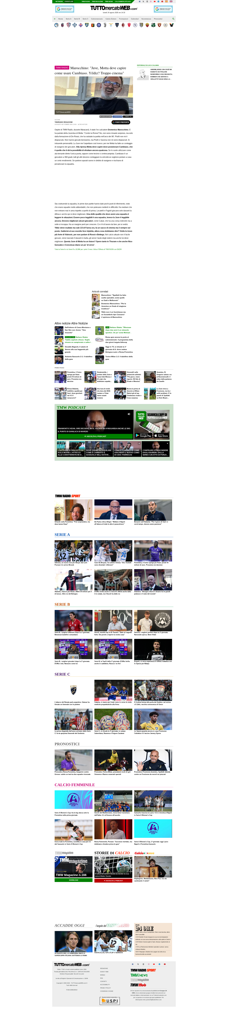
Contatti (103, 981)
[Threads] (147, 1)
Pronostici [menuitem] (158, 19)
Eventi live (69, 1)
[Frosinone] (86, 25)
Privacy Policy (105, 988)
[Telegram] (158, 1)
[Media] (162, 1)
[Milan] (123, 25)
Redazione (104, 968)
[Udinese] (165, 25)
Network (59, 1)
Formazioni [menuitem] (123, 19)
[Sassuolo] (153, 25)
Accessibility (105, 984)
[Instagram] (150, 1)
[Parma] (141, 25)
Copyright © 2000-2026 (63, 983)
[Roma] (147, 25)
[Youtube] (154, 1)
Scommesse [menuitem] (146, 19)
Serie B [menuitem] (77, 19)
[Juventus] (104, 25)
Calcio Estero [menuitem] (111, 19)
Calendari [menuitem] (135, 19)
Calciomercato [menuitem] (97, 19)
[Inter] (98, 25)
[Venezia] (171, 25)
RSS (101, 978)
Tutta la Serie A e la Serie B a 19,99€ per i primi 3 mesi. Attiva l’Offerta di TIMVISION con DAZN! (88, 249)
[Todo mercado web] (166, 1)
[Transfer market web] (171, 1)
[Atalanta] (56, 25)
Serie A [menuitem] (68, 19)
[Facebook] (139, 1)
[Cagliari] (68, 25)
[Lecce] (117, 25)
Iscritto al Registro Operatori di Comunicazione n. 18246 (72, 978)
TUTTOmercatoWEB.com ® (79, 983)
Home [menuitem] (60, 19)
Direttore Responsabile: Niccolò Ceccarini (72, 974)
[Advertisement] (155, 159)
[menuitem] (54, 19)
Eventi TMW (104, 971)
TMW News (109, 1)
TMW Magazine (97, 1)
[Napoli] (135, 25)
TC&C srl (64, 969)
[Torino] (159, 25)
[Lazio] (111, 25)
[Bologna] (62, 25)
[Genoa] (92, 25)
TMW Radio (86, 1)
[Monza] (129, 25)
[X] (143, 1)
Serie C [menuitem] (85, 19)
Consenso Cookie (106, 991)
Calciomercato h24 (123, 1)
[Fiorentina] (80, 25)
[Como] (74, 25)
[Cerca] (173, 19)
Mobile (102, 975)
